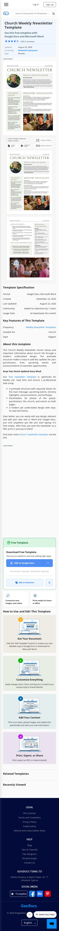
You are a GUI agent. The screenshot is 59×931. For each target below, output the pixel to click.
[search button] (53, 13)
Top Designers (29, 854)
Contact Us (29, 862)
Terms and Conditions (29, 817)
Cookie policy (29, 826)
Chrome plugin (29, 858)
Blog (29, 845)
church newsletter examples (34, 434)
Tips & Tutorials (30, 849)
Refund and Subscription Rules (29, 830)
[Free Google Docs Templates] (6, 13)
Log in (36, 4)
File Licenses (29, 813)
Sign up (50, 4)
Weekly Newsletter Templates (41, 327)
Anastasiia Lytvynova (27, 50)
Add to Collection (26, 582)
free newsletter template (22, 376)
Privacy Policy (29, 821)
